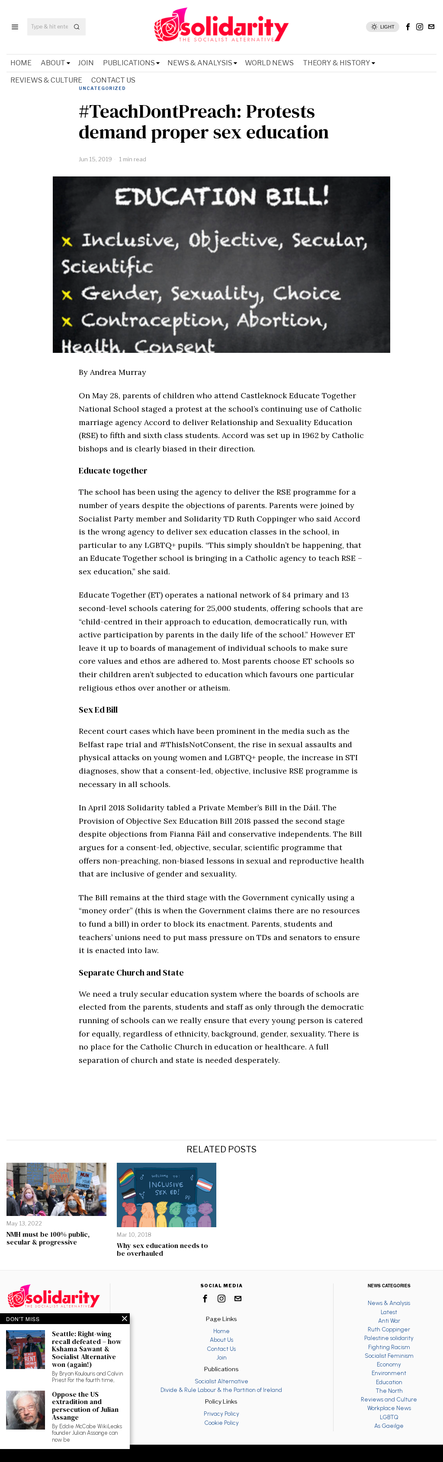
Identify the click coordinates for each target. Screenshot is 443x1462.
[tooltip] (408, 27)
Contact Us (221, 1348)
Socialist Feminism (389, 1355)
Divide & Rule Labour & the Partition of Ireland (221, 1389)
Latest (389, 1311)
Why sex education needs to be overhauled (162, 1249)
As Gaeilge (389, 1425)
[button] (77, 26)
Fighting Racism (389, 1347)
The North (389, 1390)
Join (221, 1357)
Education (389, 1382)
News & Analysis (389, 1302)
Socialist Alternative (221, 1381)
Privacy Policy (221, 1413)
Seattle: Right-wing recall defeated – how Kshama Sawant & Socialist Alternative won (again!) (86, 1349)
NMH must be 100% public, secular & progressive (48, 1238)
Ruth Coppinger (389, 1329)
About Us (221, 1339)
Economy (389, 1364)
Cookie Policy (221, 1422)
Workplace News (389, 1407)
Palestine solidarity (389, 1337)
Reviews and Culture (389, 1399)
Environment (389, 1372)
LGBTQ (389, 1417)
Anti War (389, 1320)
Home (221, 1331)
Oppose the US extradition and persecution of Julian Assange (85, 1406)
